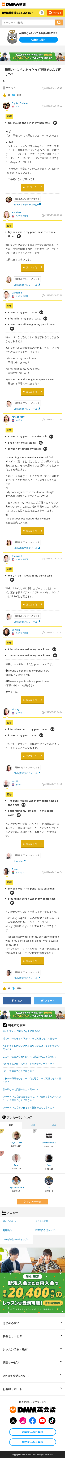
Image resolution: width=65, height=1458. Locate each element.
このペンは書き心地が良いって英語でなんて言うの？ (30, 1056)
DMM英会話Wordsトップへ (16, 1239)
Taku (49, 1165)
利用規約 (7, 1230)
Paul (16, 1165)
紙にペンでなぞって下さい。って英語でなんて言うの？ (31, 1038)
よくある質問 (41, 1221)
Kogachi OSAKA (16, 1187)
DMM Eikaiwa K (49, 1142)
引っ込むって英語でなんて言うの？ (21, 1089)
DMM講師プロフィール (25, 284)
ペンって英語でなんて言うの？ (18, 1071)
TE (49, 1187)
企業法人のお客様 (32, 1432)
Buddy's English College (26, 204)
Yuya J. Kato (16, 1142)
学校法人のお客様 (32, 1442)
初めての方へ (9, 1221)
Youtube (18, 861)
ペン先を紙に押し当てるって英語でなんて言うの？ (28, 1063)
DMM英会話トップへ (46, 1230)
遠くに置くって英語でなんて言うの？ (22, 1031)
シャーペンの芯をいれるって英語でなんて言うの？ (28, 1107)
